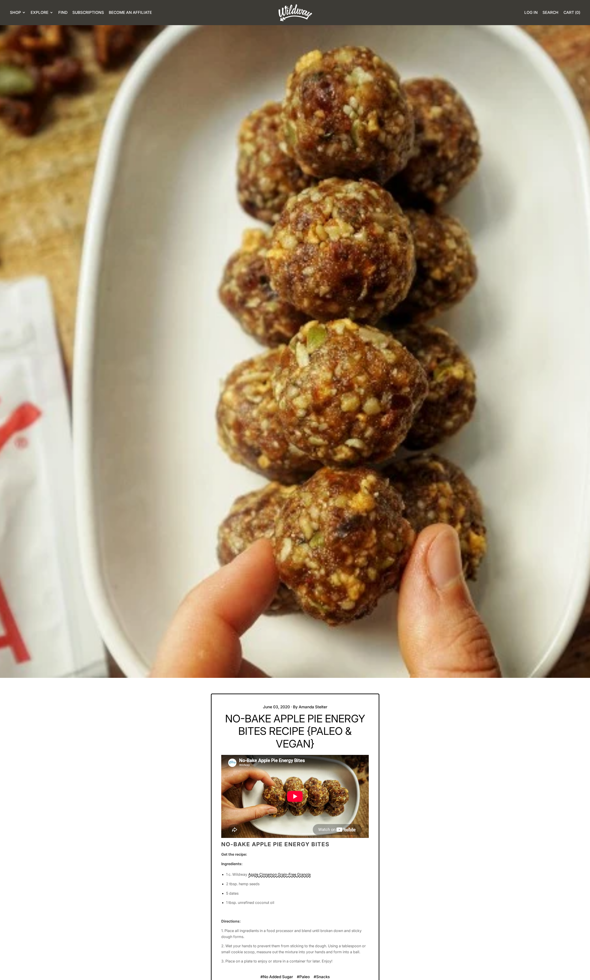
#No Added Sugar (276, 976)
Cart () (571, 14)
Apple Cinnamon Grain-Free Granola (279, 874)
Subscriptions (88, 12)
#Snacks (322, 976)
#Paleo (303, 976)
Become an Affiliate (130, 12)
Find (63, 12)
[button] (550, 12)
